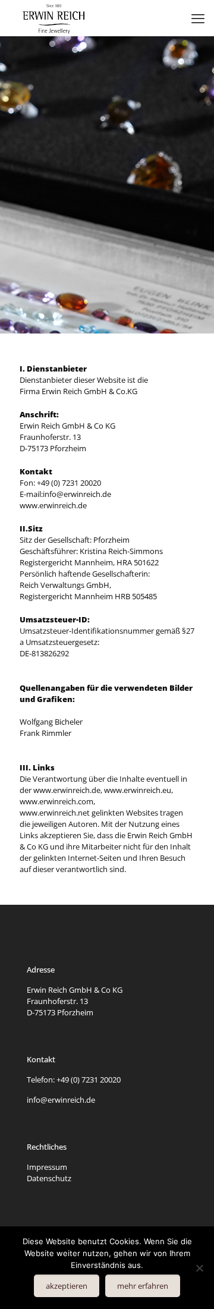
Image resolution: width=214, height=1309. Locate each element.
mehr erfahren (142, 1285)
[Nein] (199, 1268)
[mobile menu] (198, 18)
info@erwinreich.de (61, 1099)
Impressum (47, 1167)
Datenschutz (49, 1178)
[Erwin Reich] (54, 18)
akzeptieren (66, 1285)
